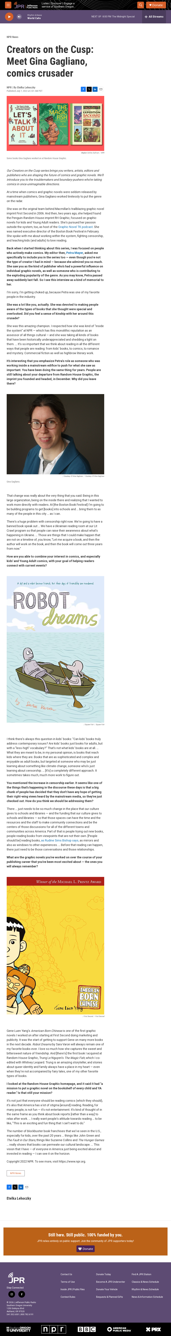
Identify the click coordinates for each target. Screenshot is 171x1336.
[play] (9, 17)
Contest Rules (68, 1297)
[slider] (24, 16)
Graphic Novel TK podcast (75, 227)
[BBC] (86, 1329)
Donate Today (103, 1274)
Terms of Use (68, 1282)
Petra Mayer (74, 253)
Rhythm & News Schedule (145, 1289)
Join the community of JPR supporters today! (107, 1241)
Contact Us (66, 1274)
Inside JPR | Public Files (73, 1289)
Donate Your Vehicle (107, 1289)
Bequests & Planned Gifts (109, 1297)
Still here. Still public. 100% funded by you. (85, 1234)
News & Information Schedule (147, 1297)
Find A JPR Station (141, 1274)
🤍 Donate (85, 1249)
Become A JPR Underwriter (110, 1282)
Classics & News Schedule (145, 1282)
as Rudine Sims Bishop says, (60, 840)
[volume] (19, 17)
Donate (157, 5)
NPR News (12, 37)
